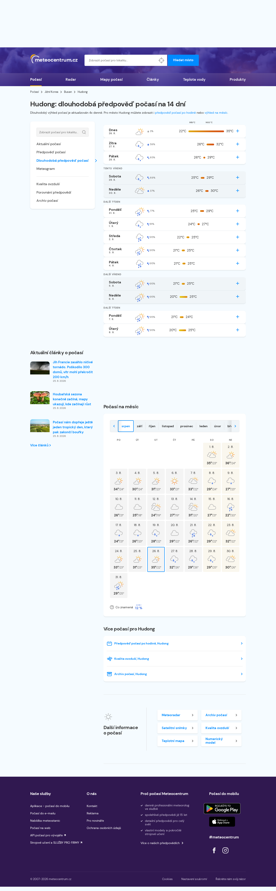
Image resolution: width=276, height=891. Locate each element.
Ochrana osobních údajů (104, 828)
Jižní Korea (51, 92)
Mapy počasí (111, 79)
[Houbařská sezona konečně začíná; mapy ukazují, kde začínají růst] (40, 397)
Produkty (238, 79)
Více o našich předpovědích (160, 843)
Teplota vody (194, 79)
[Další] (235, 426)
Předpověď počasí (51, 152)
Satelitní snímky (174, 728)
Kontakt (92, 806)
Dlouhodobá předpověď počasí (62, 160)
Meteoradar (171, 715)
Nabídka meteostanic (45, 821)
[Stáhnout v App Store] (222, 822)
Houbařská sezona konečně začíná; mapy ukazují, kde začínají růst (72, 399)
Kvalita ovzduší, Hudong (131, 659)
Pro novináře (95, 821)
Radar (71, 79)
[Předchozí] (114, 426)
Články (153, 79)
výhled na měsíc (216, 113)
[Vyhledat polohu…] (161, 60)
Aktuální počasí (48, 144)
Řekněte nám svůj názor (231, 879)
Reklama (93, 813)
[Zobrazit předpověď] (238, 131)
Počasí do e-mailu (42, 813)
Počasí (36, 79)
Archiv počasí (47, 200)
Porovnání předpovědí (53, 192)
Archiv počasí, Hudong (130, 674)
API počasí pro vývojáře (46, 835)
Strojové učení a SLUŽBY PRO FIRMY (54, 842)
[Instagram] (225, 854)
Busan (68, 92)
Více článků (39, 445)
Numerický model (214, 741)
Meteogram (45, 168)
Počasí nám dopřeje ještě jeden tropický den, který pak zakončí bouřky (73, 427)
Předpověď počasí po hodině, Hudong (141, 643)
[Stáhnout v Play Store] (222, 808)
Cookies (167, 879)
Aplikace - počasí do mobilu (49, 806)
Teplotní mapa (173, 741)
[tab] (126, 426)
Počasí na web (40, 828)
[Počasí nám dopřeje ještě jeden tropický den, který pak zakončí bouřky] (40, 425)
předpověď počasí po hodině (175, 113)
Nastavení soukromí (194, 879)
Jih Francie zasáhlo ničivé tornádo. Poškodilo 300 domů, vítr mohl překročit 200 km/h (73, 369)
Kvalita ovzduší (48, 184)
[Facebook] (214, 854)
